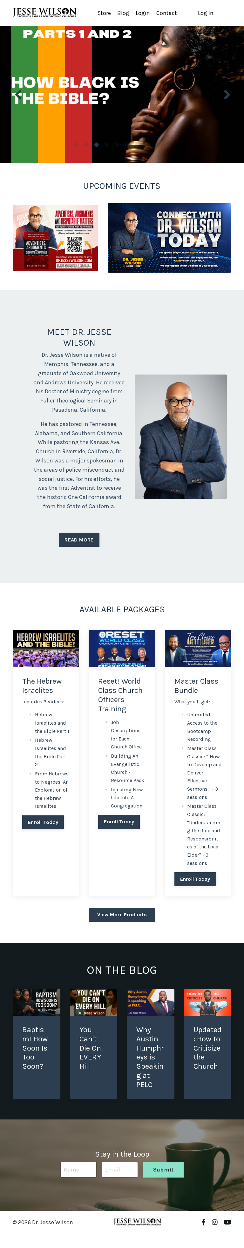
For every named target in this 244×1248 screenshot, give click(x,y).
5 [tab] (117, 145)
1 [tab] (76, 145)
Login (143, 13)
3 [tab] (96, 145)
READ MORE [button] (78, 540)
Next (226, 94)
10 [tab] (168, 145)
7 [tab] (137, 145)
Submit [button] (163, 1169)
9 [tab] (157, 145)
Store (104, 13)
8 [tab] (147, 145)
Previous (17, 94)
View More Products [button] (122, 915)
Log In (206, 13)
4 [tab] (107, 145)
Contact (166, 13)
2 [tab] (86, 145)
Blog (123, 13)
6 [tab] (127, 145)
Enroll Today (43, 822)
